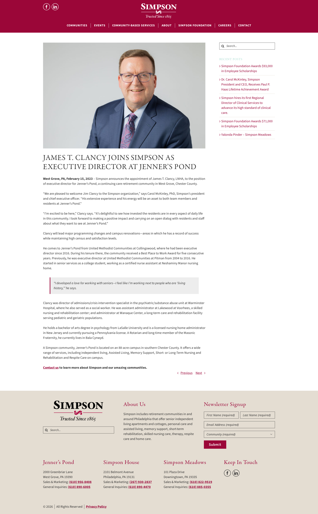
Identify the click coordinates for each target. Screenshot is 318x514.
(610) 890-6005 (79, 487)
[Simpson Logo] (79, 402)
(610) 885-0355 (200, 487)
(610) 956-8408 (80, 482)
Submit (215, 444)
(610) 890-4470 (139, 487)
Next (199, 373)
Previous (186, 373)
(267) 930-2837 (141, 482)
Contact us (51, 367)
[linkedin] (55, 6)
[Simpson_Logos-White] (159, 5)
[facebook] (46, 6)
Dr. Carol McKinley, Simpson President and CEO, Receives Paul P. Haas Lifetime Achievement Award (245, 84)
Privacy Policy (96, 506)
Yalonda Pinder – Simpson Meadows (246, 134)
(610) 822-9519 (201, 482)
